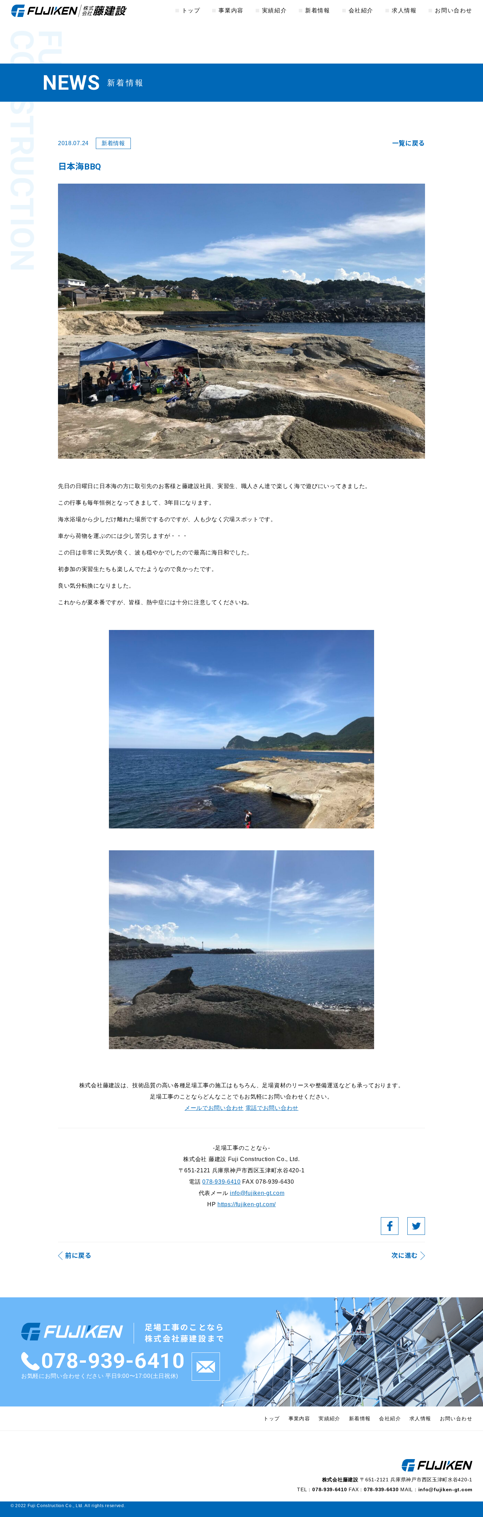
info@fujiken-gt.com (257, 1193)
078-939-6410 (221, 1182)
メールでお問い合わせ (214, 1108)
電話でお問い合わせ (271, 1108)
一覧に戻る (408, 143)
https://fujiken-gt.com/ (246, 1204)
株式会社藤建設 (69, 10)
